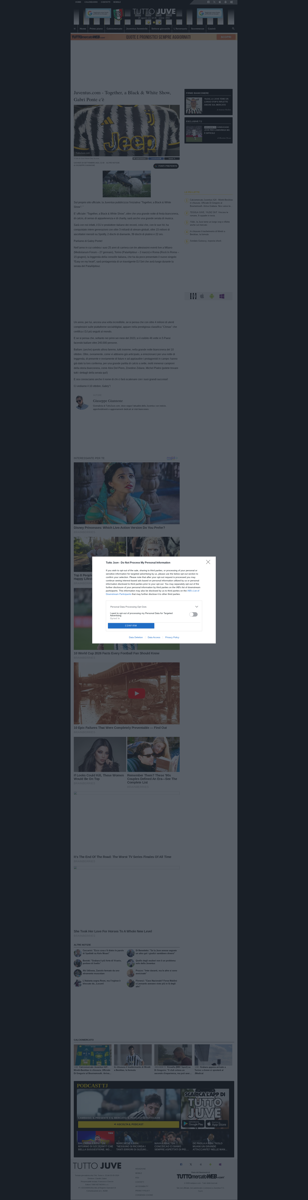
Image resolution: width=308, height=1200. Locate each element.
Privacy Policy (172, 637)
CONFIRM (131, 625)
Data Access (154, 637)
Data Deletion (136, 637)
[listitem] (154, 606)
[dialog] (154, 600)
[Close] (209, 563)
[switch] (193, 614)
